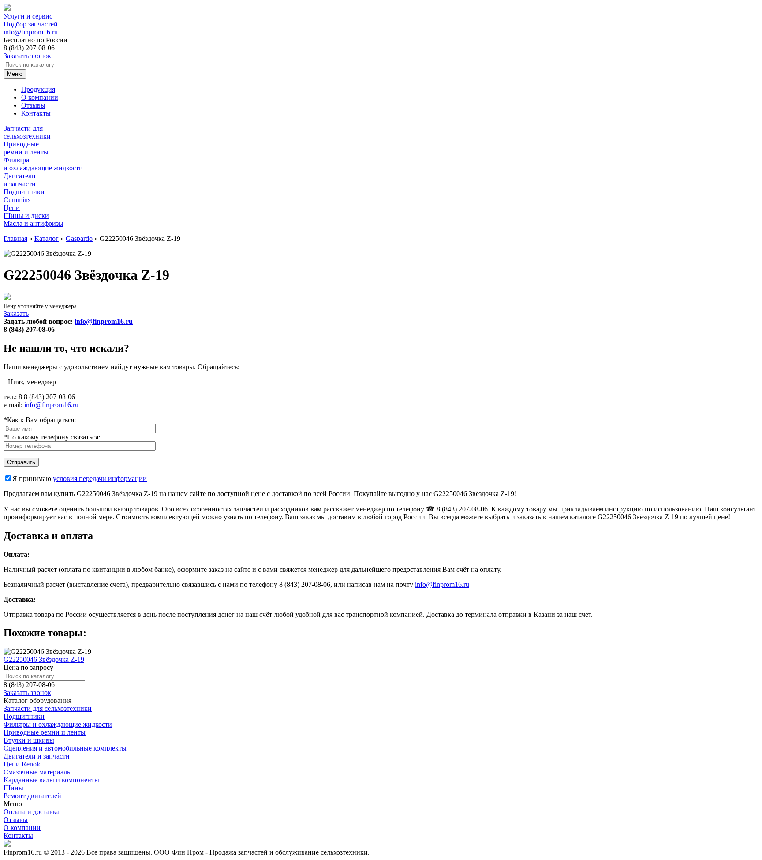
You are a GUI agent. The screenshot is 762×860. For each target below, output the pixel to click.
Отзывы (33, 105)
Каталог (46, 238)
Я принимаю (79, 478)
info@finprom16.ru (31, 32)
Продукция (38, 89)
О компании (39, 97)
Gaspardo (79, 238)
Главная (15, 238)
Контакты (36, 113)
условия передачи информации (100, 478)
